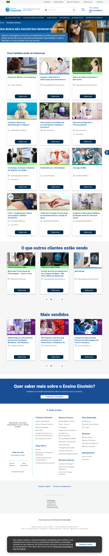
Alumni (38, 449)
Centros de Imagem (66, 464)
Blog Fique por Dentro (44, 438)
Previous (47, 299)
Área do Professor (73, 2)
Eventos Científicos (66, 451)
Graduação (63, 427)
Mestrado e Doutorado (67, 442)
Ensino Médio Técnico (67, 421)
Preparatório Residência (68, 430)
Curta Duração (64, 445)
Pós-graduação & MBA (67, 438)
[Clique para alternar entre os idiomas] (10, 2)
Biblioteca (39, 430)
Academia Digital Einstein (68, 454)
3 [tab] (55, 299)
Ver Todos (86, 427)
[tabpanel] (21, 273)
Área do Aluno (58, 2)
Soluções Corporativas (90, 424)
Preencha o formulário (54, 397)
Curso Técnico (64, 424)
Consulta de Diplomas (90, 443)
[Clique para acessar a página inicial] (23, 12)
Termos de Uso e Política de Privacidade (54, 520)
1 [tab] (51, 299)
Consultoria (86, 421)
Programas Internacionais (45, 463)
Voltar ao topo (55, 410)
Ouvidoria (100, 2)
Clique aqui (51, 500)
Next (62, 299)
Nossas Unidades (42, 427)
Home (2, 23)
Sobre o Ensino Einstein (44, 424)
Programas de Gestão (67, 448)
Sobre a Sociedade (42, 421)
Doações (47, 2)
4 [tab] (56, 299)
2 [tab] (53, 299)
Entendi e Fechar (85, 544)
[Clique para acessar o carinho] (83, 9)
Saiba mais (23, 96)
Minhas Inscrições (88, 446)
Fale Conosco (87, 2)
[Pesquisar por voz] (46, 10)
